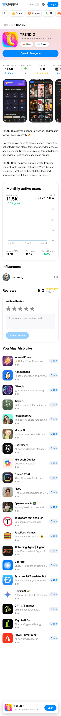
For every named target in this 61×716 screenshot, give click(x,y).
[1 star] (8, 308)
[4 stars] (26, 308)
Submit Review (17, 335)
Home (5, 24)
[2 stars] (14, 308)
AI (12, 24)
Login (53, 4)
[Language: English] (43, 4)
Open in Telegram (30, 53)
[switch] (34, 4)
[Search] (5, 13)
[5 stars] (32, 308)
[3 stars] (20, 308)
